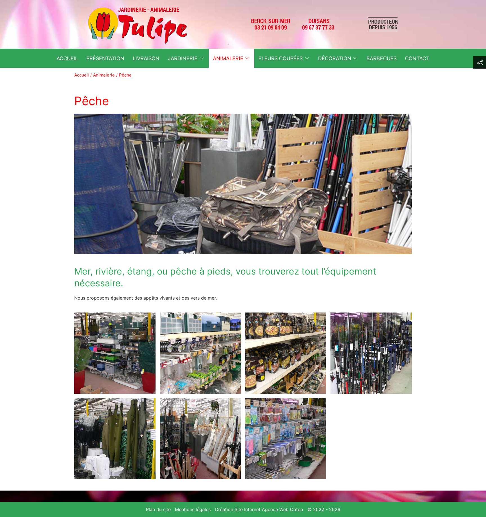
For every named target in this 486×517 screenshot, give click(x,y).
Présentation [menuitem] (105, 58)
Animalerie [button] (228, 58)
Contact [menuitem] (417, 58)
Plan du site (158, 509)
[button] (115, 353)
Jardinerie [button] (182, 58)
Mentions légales (193, 509)
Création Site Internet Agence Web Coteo (259, 509)
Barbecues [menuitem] (381, 58)
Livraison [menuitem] (146, 58)
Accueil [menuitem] (67, 58)
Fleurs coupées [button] (280, 58)
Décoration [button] (334, 58)
